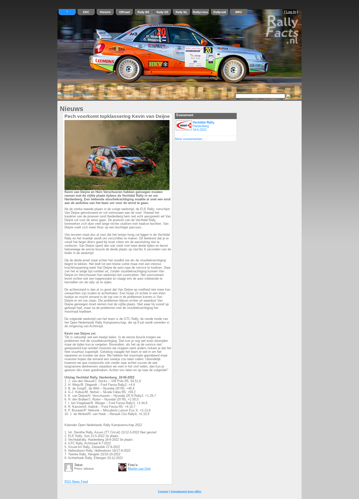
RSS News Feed (76, 481)
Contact (163, 491)
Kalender (110, 96)
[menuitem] (68, 96)
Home (68, 96)
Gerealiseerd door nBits (186, 491)
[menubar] (114, 96)
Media (161, 96)
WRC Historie (137, 96)
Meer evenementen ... (190, 139)
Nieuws (88, 96)
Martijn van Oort (139, 468)
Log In (291, 12)
